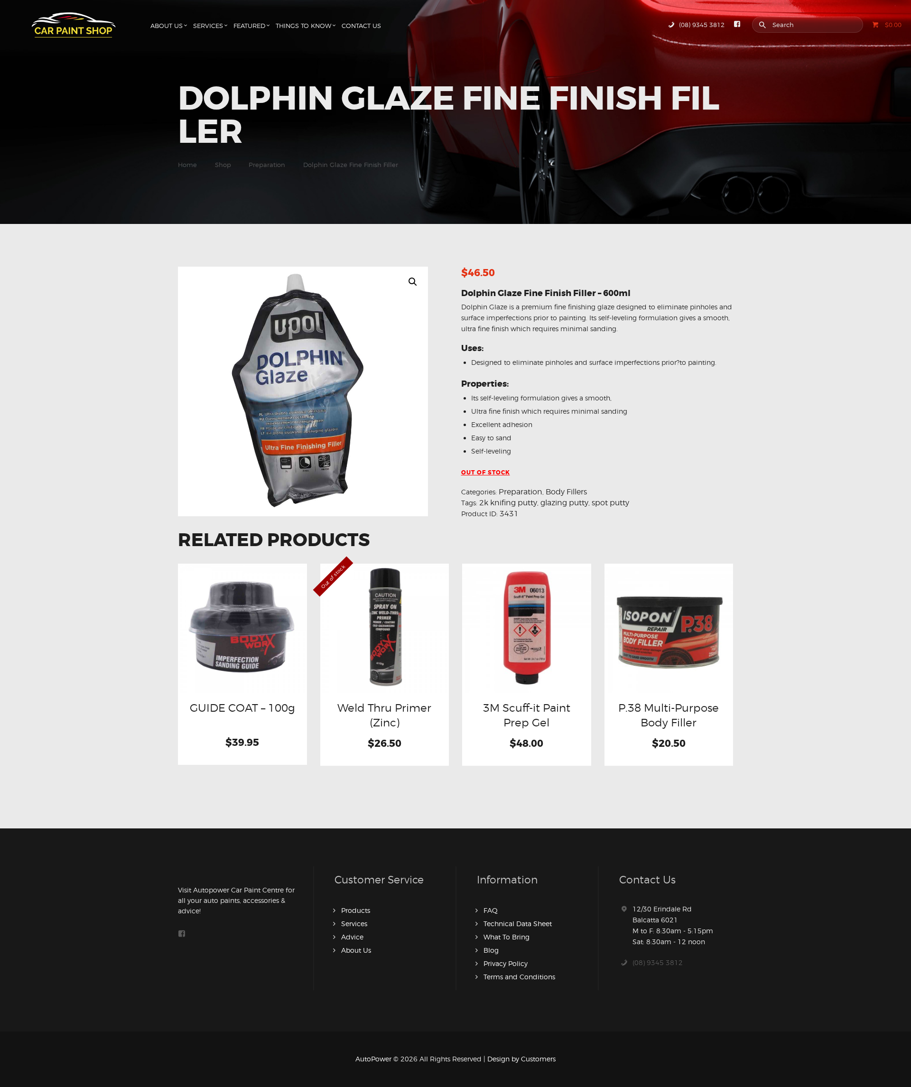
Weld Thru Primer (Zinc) (384, 715)
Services (354, 924)
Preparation (267, 164)
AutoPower (373, 1059)
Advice (352, 937)
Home (187, 164)
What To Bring (506, 937)
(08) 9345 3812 (657, 962)
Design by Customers (521, 1059)
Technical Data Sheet (517, 924)
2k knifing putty (508, 502)
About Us (356, 950)
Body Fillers (566, 491)
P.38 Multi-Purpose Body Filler (668, 715)
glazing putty (564, 502)
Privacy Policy (505, 963)
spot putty (610, 502)
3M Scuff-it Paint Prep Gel (526, 715)
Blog (491, 950)
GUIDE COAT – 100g (242, 708)
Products (355, 910)
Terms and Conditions (519, 977)
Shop (223, 164)
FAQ (490, 910)
